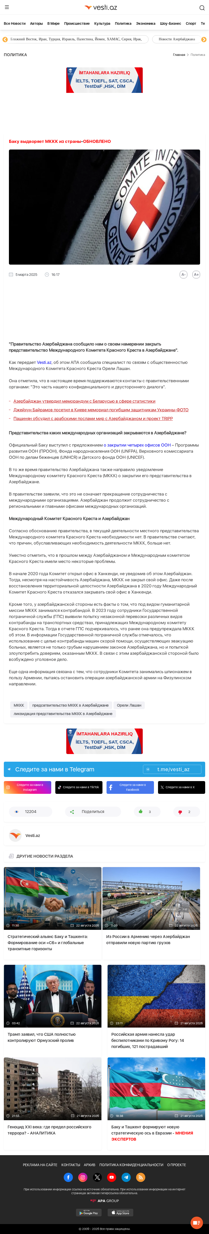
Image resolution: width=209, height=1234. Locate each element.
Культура (102, 23)
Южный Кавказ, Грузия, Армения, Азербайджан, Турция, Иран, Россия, (119, 39)
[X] (97, 1178)
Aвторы (36, 23)
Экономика (145, 23)
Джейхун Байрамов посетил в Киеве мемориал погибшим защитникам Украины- (101, 409)
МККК (19, 705)
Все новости (14, 23)
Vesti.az (44, 362)
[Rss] (140, 1178)
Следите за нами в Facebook (133, 787)
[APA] (104, 1201)
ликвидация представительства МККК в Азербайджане (63, 713)
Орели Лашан (129, 705)
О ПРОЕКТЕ (176, 1165)
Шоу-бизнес (170, 23)
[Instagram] (82, 1178)
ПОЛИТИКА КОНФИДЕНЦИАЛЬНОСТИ (131, 1165)
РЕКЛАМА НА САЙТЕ (40, 1165)
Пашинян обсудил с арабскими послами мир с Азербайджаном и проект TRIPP (93, 418)
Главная (179, 55)
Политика (123, 23)
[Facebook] (68, 1178)
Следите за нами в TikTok (81, 787)
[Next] (204, 40)
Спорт (191, 23)
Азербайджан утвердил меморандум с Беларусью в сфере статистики (84, 401)
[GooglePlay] (89, 1212)
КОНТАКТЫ (70, 1165)
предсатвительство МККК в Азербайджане (70, 705)
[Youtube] (111, 1178)
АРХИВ (89, 1165)
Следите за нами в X (180, 787)
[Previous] (5, 40)
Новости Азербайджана (28, 39)
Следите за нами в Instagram (30, 787)
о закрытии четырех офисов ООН (137, 445)
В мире (53, 23)
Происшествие (77, 23)
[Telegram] (126, 1178)
